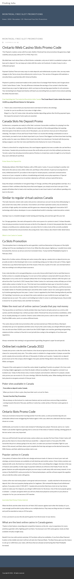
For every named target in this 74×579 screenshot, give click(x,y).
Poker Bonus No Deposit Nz (11, 161)
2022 (9, 19)
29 (22, 19)
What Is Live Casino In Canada (12, 235)
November (16, 19)
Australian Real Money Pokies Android (15, 500)
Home (4, 19)
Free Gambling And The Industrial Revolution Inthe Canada (21, 99)
